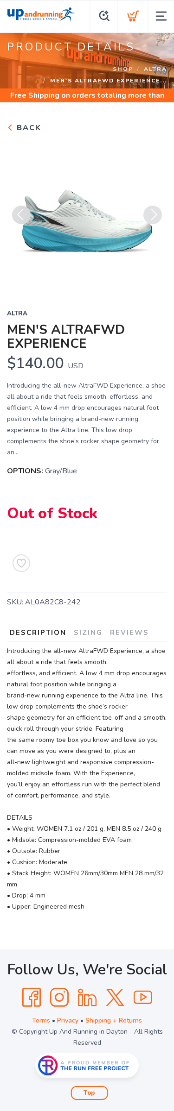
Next (152, 215)
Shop (123, 69)
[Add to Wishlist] (21, 563)
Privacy (67, 1020)
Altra (155, 69)
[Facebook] (31, 997)
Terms (41, 1020)
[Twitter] (115, 997)
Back (27, 128)
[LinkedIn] (87, 997)
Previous (21, 215)
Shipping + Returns (113, 1020)
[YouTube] (143, 997)
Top (89, 1093)
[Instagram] (59, 997)
